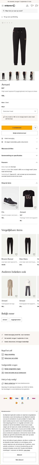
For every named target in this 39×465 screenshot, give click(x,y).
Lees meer (27, 450)
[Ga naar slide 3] (7, 23)
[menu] (3, 5)
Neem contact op (10, 383)
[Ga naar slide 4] (9, 23)
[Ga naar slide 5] (12, 23)
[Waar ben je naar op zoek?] (3, 10)
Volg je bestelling (10, 354)
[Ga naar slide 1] (3, 23)
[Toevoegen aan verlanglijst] (35, 128)
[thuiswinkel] (22, 404)
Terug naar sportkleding (11, 17)
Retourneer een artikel (11, 358)
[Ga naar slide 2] (5, 23)
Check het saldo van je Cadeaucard (15, 373)
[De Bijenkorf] (10, 6)
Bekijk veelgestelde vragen (13, 369)
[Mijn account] (27, 6)
